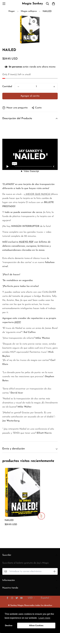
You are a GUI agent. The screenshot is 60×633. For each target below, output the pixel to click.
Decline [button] (8, 625)
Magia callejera (29, 11)
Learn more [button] (44, 618)
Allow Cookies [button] (36, 625)
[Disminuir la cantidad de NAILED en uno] (18, 86)
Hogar (11, 11)
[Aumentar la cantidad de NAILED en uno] (54, 86)
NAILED (9, 520)
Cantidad (7, 86)
